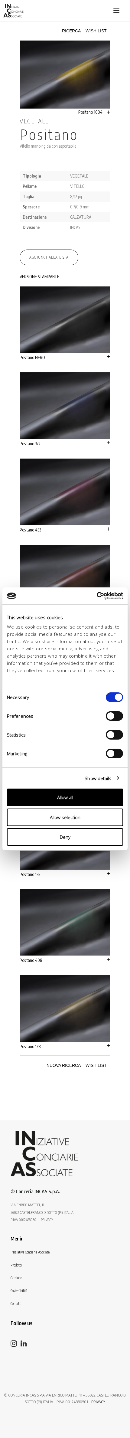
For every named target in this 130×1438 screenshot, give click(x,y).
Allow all (65, 797)
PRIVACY (98, 1401)
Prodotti (16, 1265)
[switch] (114, 716)
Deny (65, 837)
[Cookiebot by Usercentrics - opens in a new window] (96, 596)
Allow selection (65, 817)
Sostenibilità (19, 1291)
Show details (98, 778)
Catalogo (16, 1278)
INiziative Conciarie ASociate (30, 1252)
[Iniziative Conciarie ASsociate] (44, 1153)
